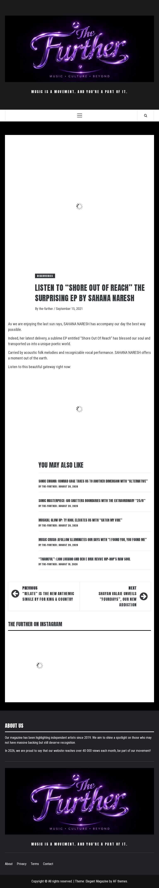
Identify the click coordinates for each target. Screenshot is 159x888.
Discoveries (45, 276)
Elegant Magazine (97, 881)
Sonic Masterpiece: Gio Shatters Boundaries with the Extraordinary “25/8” (92, 500)
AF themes (120, 881)
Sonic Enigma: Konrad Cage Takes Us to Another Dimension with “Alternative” (93, 481)
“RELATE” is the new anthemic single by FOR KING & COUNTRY (48, 593)
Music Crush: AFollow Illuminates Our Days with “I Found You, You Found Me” (93, 539)
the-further (46, 309)
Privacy (21, 864)
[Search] (145, 115)
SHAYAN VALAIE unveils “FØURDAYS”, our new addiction (118, 596)
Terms (35, 864)
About (9, 864)
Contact (48, 864)
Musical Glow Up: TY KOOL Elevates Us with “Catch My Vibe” (80, 520)
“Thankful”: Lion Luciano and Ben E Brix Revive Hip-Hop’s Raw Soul (84, 559)
